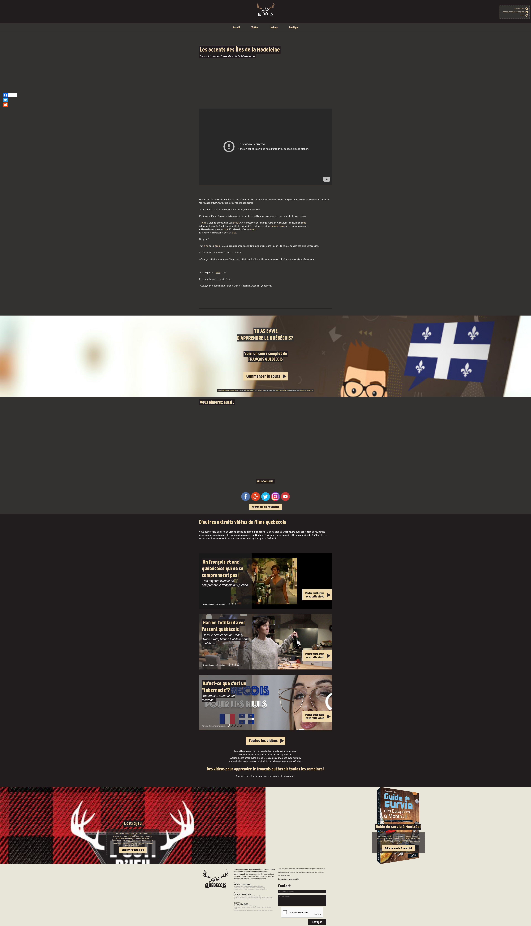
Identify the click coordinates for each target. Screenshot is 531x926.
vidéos (236, 879)
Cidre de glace (260, 887)
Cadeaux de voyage (250, 906)
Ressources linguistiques (514, 12)
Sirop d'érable (238, 887)
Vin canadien (238, 889)
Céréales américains (240, 899)
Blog (522, 15)
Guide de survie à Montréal (398, 826)
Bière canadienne (249, 887)
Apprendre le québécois (265, 356)
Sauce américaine (253, 899)
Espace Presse (283, 879)
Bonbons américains (240, 897)
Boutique (293, 27)
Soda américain (265, 899)
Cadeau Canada (267, 910)
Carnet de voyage (239, 907)
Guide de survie (265, 788)
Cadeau (241, 904)
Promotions (520, 8)
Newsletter (292, 879)
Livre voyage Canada (240, 910)
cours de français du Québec (244, 876)
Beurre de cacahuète (254, 897)
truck (225, 229)
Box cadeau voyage (254, 910)
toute (218, 272)
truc (304, 223)
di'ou (217, 246)
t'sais (281, 226)
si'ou (234, 233)
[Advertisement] (265, 82)
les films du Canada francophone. (253, 879)
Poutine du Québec (261, 889)
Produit (242, 885)
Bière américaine (267, 897)
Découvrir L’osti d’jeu (133, 850)
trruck (253, 229)
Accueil (236, 27)
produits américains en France (253, 896)
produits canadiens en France (253, 886)
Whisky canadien (248, 889)
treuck (236, 223)
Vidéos (254, 27)
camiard (274, 226)
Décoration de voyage (253, 907)
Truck (203, 223)
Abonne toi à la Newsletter (265, 506)
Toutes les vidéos (263, 740)
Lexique (274, 27)
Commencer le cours (263, 376)
